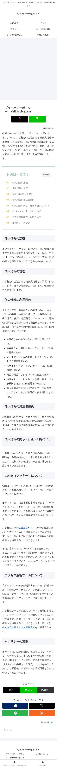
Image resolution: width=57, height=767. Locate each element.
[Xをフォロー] (42, 706)
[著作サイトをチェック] (15, 706)
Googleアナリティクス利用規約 (18, 627)
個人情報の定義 (20, 182)
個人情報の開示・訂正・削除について (31, 205)
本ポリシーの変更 (21, 223)
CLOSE (46, 174)
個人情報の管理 (20, 188)
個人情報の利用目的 (22, 194)
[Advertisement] (28, 69)
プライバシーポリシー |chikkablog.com (14, 756)
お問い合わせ (42, 754)
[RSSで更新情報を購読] (42, 713)
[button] (45, 690)
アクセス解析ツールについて (26, 217)
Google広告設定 (20, 527)
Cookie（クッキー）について (26, 211)
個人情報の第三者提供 (23, 199)
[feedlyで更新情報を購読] (15, 713)
